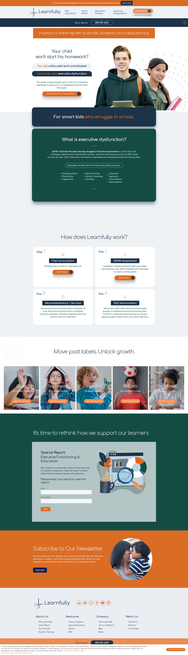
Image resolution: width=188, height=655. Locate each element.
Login (149, 15)
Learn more (126, 3)
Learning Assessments (119, 12)
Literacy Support (76, 622)
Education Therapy (100, 12)
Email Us (132, 625)
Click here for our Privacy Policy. (74, 651)
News (101, 632)
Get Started (140, 11)
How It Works (44, 625)
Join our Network (106, 625)
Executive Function (77, 625)
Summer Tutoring (46, 632)
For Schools (133, 629)
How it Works (84, 12)
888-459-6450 (102, 22)
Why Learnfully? (70, 12)
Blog (100, 629)
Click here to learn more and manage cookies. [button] (17, 653)
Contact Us (133, 622)
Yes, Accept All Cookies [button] (176, 650)
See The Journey (21, 401)
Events (71, 629)
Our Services (44, 629)
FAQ (70, 632)
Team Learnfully (105, 622)
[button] (185, 3)
